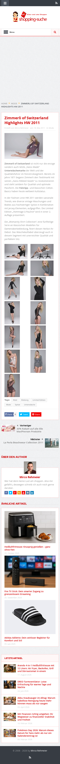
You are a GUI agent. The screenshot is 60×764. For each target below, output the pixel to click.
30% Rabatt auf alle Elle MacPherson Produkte (30, 430)
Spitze (17, 405)
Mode (51, 128)
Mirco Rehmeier (22, 128)
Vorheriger (25, 425)
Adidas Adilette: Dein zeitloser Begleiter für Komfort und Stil (27, 639)
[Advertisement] (30, 70)
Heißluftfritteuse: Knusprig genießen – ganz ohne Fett (27, 548)
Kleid (15, 400)
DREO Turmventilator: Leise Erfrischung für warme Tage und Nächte (34, 684)
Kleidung (24, 400)
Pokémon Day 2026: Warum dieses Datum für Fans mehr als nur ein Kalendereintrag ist (36, 733)
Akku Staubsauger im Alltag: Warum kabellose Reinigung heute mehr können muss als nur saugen (36, 700)
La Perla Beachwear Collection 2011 (23, 442)
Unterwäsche (29, 405)
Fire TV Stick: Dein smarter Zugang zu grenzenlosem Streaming (24, 593)
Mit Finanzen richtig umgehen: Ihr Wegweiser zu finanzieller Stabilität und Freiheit (36, 716)
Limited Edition (39, 400)
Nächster (35, 439)
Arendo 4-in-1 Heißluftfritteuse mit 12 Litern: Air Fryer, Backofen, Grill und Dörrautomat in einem (36, 668)
